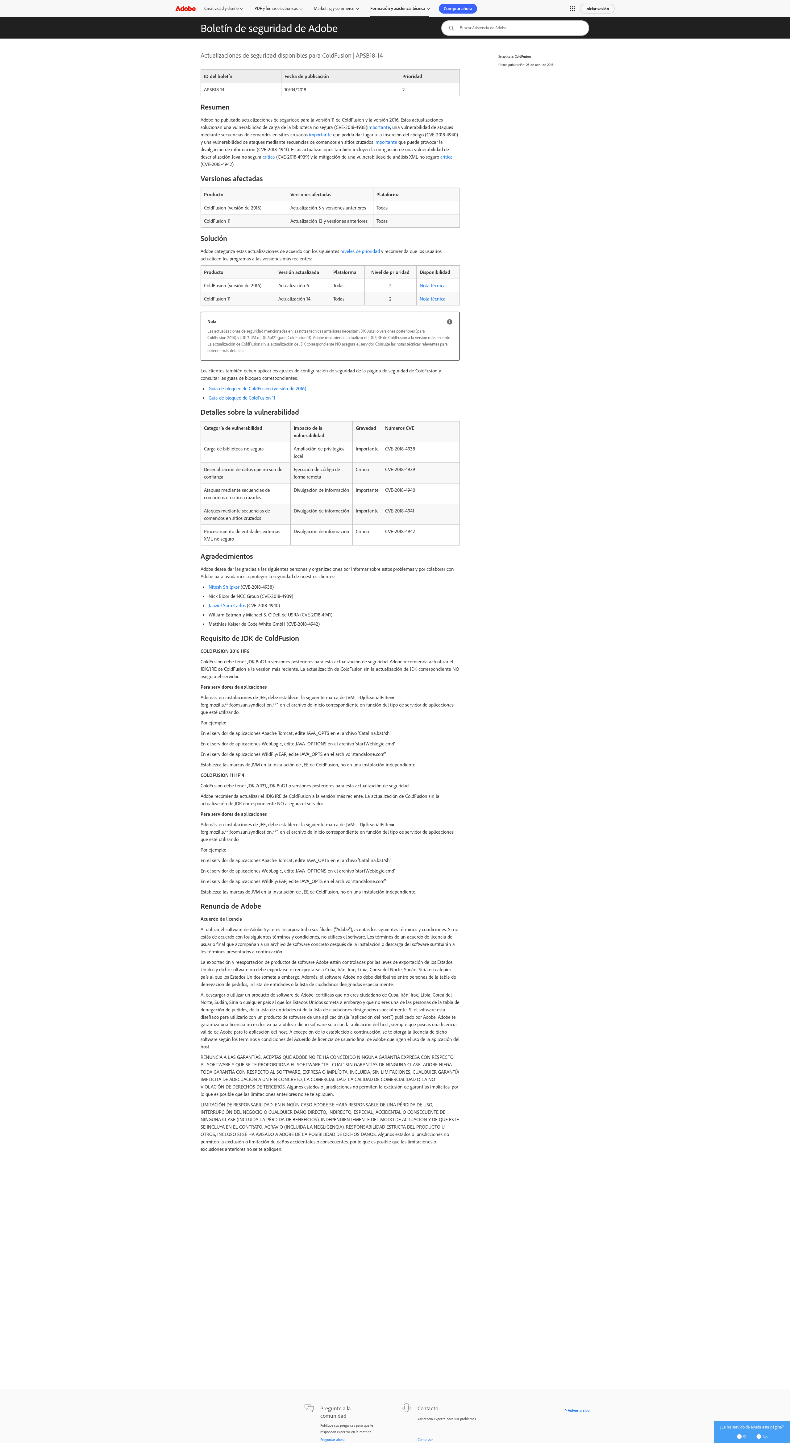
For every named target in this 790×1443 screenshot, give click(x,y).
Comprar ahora (458, 8)
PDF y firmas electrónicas (276, 8)
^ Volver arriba (577, 1410)
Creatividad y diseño (221, 8)
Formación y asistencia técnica (397, 8)
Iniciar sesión (597, 8)
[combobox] (515, 28)
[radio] (743, 1436)
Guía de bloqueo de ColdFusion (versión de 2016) (258, 388)
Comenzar (425, 1439)
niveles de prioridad (360, 251)
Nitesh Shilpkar (224, 587)
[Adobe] (185, 8)
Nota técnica (433, 285)
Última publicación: (511, 65)
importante (378, 127)
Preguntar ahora (332, 1439)
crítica (269, 157)
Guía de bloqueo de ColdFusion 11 (242, 398)
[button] (572, 9)
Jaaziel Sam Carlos (227, 605)
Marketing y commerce (334, 8)
